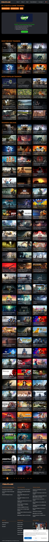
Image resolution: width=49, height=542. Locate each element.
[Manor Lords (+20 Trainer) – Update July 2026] (40, 427)
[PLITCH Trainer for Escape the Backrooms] (9, 246)
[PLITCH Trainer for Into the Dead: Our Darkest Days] (40, 267)
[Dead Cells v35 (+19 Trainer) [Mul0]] (40, 363)
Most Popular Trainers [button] (15, 8)
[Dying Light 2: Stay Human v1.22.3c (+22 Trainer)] (9, 93)
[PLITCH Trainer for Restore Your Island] (40, 331)
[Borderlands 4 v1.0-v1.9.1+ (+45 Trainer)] (24, 374)
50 (16, 478)
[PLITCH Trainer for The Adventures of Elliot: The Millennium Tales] (9, 182)
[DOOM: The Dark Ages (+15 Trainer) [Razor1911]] (24, 267)
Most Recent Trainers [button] (5, 8)
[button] (47, 530)
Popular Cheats (20, 528)
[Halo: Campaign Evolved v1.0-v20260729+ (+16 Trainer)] (9, 363)
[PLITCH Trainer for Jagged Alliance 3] (40, 437)
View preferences (44, 538)
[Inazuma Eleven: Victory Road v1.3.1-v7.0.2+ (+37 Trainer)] (9, 448)
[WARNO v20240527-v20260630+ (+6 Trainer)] (40, 320)
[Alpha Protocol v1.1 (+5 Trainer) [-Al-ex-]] (40, 448)
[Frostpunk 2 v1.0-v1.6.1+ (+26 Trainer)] (40, 469)
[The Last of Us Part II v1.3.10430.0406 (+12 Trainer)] (40, 104)
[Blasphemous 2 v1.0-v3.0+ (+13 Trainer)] (24, 182)
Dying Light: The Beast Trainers (7, 489)
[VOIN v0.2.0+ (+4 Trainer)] (40, 114)
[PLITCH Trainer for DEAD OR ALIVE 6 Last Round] (40, 416)
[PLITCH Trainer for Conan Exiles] (24, 171)
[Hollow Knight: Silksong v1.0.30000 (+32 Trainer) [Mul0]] (24, 58)
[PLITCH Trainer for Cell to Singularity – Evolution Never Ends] (9, 352)
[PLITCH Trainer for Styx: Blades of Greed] (9, 288)
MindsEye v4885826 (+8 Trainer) (23, 507)
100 (21, 478)
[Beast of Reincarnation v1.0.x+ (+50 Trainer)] (24, 331)
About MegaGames (5, 522)
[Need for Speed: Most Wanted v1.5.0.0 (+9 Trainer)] (9, 114)
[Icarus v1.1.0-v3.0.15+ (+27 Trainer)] (24, 395)
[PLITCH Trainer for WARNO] (40, 352)
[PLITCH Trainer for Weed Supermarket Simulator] (9, 437)
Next (31, 478)
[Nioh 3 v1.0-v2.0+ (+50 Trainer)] (24, 161)
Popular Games (20, 522)
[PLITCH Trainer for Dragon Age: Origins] (9, 374)
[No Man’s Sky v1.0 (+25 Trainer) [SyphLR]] (9, 299)
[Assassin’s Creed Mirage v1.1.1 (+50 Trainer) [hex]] (9, 47)
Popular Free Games (20, 534)
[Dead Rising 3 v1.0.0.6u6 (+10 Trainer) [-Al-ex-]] (9, 171)
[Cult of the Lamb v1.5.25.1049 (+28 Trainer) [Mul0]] (40, 235)
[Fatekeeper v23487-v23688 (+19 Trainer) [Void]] (9, 342)
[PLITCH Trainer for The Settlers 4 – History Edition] (9, 161)
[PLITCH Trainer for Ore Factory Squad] (24, 320)
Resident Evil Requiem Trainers (7, 494)
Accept (28, 538)
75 (18, 478)
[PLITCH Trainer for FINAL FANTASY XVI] (24, 214)
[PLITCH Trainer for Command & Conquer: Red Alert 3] (24, 384)
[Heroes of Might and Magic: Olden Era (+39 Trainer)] (9, 256)
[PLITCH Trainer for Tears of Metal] (24, 363)
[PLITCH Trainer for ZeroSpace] (40, 395)
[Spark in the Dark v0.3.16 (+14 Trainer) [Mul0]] (24, 310)
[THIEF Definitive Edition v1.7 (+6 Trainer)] (40, 278)
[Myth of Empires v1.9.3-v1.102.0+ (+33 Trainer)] (24, 104)
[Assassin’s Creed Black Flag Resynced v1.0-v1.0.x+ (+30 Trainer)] (40, 384)
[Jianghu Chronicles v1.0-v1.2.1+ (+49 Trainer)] (9, 235)
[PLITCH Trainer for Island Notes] (9, 58)
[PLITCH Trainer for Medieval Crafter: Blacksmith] (24, 68)
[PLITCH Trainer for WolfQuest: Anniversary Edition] (24, 342)
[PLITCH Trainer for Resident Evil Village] (24, 256)
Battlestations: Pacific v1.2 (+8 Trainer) (24, 515)
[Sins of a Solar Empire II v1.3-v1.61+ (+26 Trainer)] (40, 342)
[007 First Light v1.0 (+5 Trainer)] (9, 384)
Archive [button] (21, 8)
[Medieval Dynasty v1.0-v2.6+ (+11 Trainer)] (9, 278)
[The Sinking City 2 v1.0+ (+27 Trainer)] (40, 47)
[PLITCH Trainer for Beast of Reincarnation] (24, 235)
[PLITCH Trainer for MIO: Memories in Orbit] (24, 299)
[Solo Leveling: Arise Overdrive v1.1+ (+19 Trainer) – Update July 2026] (24, 203)
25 (14, 478)
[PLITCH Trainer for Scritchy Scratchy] (40, 203)
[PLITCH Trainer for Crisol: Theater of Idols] (40, 161)
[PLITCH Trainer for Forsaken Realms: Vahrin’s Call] (9, 310)
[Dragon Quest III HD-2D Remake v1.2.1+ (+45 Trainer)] (9, 427)
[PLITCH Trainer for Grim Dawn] (24, 427)
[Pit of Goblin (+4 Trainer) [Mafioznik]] (9, 214)
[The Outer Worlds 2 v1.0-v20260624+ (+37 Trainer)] (24, 288)
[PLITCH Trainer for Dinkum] (9, 331)
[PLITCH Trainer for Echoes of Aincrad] (24, 448)
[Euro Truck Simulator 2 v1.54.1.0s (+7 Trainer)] (24, 114)
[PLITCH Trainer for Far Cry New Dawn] (40, 310)
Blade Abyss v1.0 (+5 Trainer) (38, 513)
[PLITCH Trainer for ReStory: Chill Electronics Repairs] (40, 246)
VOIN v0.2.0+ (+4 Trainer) (37, 511)
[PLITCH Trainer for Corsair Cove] (40, 288)
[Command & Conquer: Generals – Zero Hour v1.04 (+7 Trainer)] (40, 93)
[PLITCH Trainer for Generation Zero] (24, 469)
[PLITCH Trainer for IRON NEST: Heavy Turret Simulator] (9, 267)
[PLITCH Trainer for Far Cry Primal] (24, 47)
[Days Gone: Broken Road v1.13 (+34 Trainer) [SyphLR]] (24, 352)
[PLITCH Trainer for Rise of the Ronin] (9, 203)
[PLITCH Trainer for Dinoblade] (24, 278)
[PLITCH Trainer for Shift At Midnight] (40, 374)
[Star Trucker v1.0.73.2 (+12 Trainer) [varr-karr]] (24, 437)
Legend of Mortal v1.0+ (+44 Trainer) (23, 489)
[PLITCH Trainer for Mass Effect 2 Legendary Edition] (9, 416)
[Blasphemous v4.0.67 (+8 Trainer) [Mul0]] (9, 469)
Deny (36, 538)
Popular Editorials (20, 532)
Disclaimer (4, 526)
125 (23, 478)
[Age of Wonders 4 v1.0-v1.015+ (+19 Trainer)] (24, 459)
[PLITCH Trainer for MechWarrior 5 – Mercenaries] (40, 58)
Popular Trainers (20, 524)
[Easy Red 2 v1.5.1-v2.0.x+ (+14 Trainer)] (40, 256)
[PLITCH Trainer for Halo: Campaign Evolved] (9, 395)
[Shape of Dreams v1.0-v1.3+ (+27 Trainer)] (9, 68)
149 (28, 478)
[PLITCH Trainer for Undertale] (9, 459)
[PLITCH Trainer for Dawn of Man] (40, 182)
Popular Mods (19, 526)
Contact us (4, 524)
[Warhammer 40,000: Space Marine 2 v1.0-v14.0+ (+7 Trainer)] (9, 320)
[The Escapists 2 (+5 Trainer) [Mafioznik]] (40, 68)
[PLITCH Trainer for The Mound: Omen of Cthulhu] (40, 459)
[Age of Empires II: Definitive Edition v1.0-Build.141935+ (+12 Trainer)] (24, 93)
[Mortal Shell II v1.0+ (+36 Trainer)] (40, 171)
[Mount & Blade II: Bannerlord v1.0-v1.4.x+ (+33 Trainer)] (40, 214)
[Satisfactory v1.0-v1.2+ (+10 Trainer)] (24, 416)
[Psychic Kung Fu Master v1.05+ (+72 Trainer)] (24, 246)
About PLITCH (24, 31)
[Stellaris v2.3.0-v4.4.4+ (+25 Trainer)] (40, 299)
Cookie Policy (35, 540)
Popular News (19, 530)
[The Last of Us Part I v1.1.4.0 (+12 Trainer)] (9, 104)
